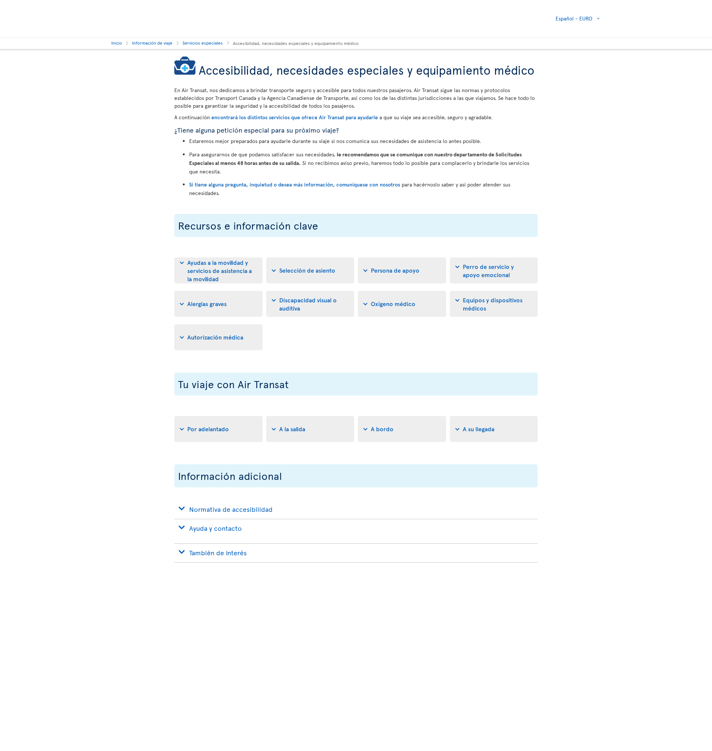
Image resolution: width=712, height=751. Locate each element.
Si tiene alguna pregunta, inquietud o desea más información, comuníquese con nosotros (294, 184)
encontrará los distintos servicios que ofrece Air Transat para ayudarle (294, 117)
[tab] (218, 270)
